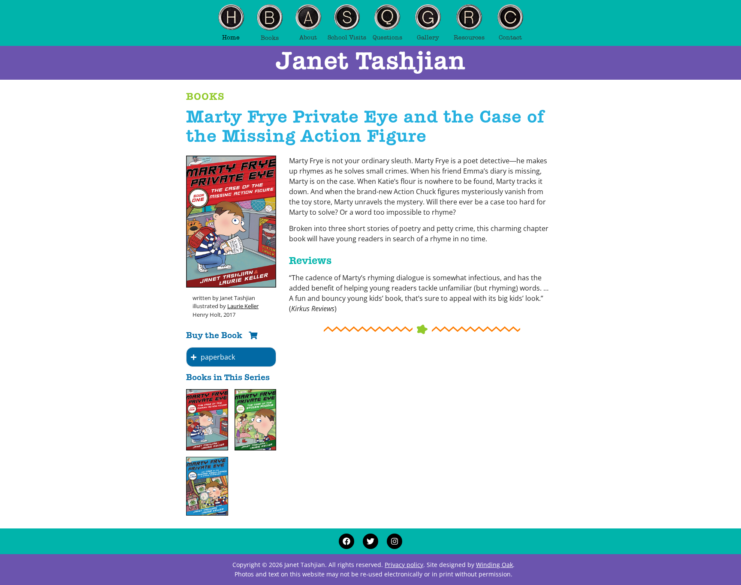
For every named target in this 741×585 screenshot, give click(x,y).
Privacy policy (404, 565)
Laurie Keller (243, 306)
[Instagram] (394, 541)
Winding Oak (494, 565)
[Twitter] (370, 541)
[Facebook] (346, 541)
